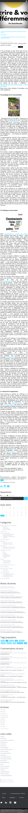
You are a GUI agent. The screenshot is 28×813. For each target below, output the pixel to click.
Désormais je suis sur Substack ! (8, 588)
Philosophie (3, 546)
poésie (2, 640)
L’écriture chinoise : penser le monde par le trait (11, 596)
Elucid (1, 764)
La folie (7, 696)
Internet (5, 538)
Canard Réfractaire (4, 771)
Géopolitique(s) (6, 555)
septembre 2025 (4, 717)
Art (3, 551)
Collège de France (4, 773)
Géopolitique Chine (7, 575)
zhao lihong (23, 478)
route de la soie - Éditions (18, 479)
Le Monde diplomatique (6, 775)
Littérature (2, 541)
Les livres (5, 569)
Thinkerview (3, 738)
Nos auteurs (6, 571)
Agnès (1, 686)
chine (16, 640)
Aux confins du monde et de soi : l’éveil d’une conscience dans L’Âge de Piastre (13, 37)
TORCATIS (2, 653)
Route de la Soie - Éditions (6, 568)
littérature (9, 643)
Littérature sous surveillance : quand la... (13, 668)
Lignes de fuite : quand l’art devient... (9, 591)
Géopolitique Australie (8, 574)
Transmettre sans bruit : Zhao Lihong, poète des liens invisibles (13, 44)
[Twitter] (1, 802)
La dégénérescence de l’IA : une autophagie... (12, 680)
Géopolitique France (8, 576)
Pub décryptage (7, 529)
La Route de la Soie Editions (6, 740)
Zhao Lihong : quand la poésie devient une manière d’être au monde (13, 32)
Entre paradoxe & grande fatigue (13, 686)
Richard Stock (3, 667)
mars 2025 (2, 726)
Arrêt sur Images (4, 751)
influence (21, 640)
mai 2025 (2, 722)
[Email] (8, 486)
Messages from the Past (9, 548)
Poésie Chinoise (7, 560)
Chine (4, 552)
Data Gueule (3, 745)
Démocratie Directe (4, 762)
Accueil (4, 793)
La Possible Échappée (5, 753)
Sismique (2, 769)
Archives (21, 797)
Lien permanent (6, 477)
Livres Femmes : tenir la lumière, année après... (11, 601)
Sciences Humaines (5, 572)
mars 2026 (2, 711)
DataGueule (3, 755)
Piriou (1, 674)
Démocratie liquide (4, 539)
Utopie (4, 557)
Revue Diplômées (4, 566)
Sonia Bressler (3, 742)
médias (11, 640)
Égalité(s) (5, 553)
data (14, 643)
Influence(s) (6, 528)
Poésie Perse (6, 563)
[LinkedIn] (1, 486)
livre (25, 643)
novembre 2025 (4, 715)
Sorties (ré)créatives (5, 578)
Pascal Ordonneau (4, 766)
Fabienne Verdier (4, 768)
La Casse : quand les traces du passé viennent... (11, 606)
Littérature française (8, 544)
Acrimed (2, 736)
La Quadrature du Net (5, 756)
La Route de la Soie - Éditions (17, 793)
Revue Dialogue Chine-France (7, 565)
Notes (3, 797)
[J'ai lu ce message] (26, 809)
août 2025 (2, 719)
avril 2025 (2, 724)
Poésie (2, 559)
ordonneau (3, 691)
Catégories (12, 797)
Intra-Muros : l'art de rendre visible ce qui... (10, 631)
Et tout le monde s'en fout (6, 749)
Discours (5, 527)
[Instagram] (5, 486)
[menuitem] (14, 32)
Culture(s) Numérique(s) (8, 534)
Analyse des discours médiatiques (8, 525)
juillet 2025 (2, 721)
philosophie (19, 643)
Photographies (6, 556)
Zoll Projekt (3, 744)
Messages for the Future (9, 547)
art (7, 640)
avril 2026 (2, 709)
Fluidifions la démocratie (13, 691)
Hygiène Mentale (4, 747)
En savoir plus (20, 812)
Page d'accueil (4, 34)
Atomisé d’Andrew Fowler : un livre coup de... (10, 621)
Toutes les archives (4, 728)
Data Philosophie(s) (5, 533)
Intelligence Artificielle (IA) (9, 536)
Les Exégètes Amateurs (5, 758)
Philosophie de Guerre (5, 550)
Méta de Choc (3, 760)
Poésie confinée (7, 561)
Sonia (1, 696)
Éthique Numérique (7, 535)
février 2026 (3, 713)
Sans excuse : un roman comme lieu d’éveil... (10, 626)
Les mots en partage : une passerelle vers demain (12, 674)
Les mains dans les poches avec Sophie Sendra (11, 611)
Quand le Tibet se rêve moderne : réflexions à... (11, 616)
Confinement (3, 531)
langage (3, 643)
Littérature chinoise (7, 542)
